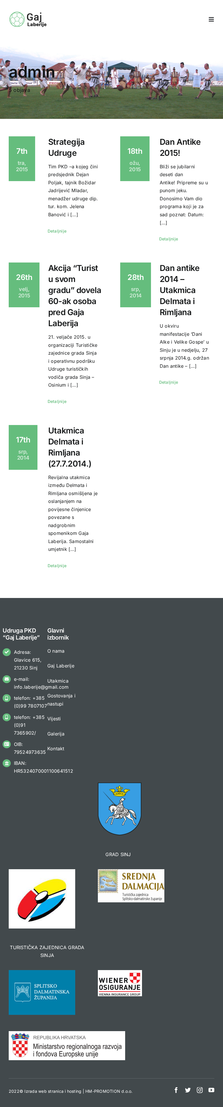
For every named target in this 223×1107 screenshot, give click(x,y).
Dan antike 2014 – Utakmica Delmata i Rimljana (180, 290)
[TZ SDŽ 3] (131, 871)
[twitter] (188, 1090)
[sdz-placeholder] (42, 972)
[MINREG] (67, 1033)
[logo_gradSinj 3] (119, 785)
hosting (74, 1091)
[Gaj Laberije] (28, 13)
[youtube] (211, 1090)
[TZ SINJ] (42, 871)
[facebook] (176, 1090)
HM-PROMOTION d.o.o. (109, 1091)
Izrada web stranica (44, 1091)
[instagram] (200, 1090)
